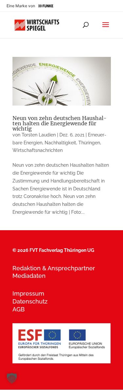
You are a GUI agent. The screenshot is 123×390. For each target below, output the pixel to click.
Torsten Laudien (39, 134)
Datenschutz (30, 301)
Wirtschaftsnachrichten (37, 150)
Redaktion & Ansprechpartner (53, 268)
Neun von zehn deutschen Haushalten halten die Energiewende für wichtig (59, 123)
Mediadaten (29, 275)
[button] (12, 378)
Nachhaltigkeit (60, 142)
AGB (18, 309)
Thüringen (89, 142)
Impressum (28, 293)
